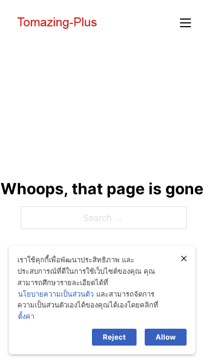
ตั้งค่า (26, 316)
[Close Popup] (184, 258)
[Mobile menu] (185, 23)
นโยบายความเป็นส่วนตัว (56, 294)
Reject (114, 337)
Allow (166, 337)
